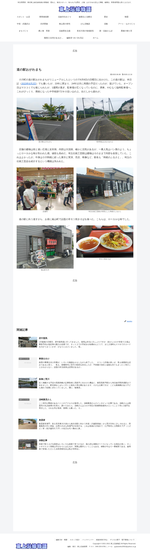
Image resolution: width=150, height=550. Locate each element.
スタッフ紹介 (75, 540)
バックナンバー (88, 540)
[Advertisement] (75, 58)
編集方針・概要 (61, 540)
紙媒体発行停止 (102, 540)
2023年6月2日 (28, 83)
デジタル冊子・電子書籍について (122, 540)
